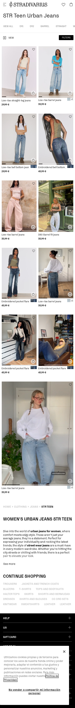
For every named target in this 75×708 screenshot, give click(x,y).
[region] (34, 675)
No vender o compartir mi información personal (34, 691)
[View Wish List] (63, 4)
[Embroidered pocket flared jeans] (19, 273)
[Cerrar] (64, 651)
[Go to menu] (4, 4)
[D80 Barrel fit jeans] (55, 206)
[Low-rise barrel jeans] (55, 72)
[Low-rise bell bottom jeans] (19, 139)
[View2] (4, 37)
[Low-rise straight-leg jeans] (19, 72)
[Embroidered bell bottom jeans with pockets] (55, 139)
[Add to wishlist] (33, 49)
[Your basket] (71, 4)
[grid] (19, 76)
